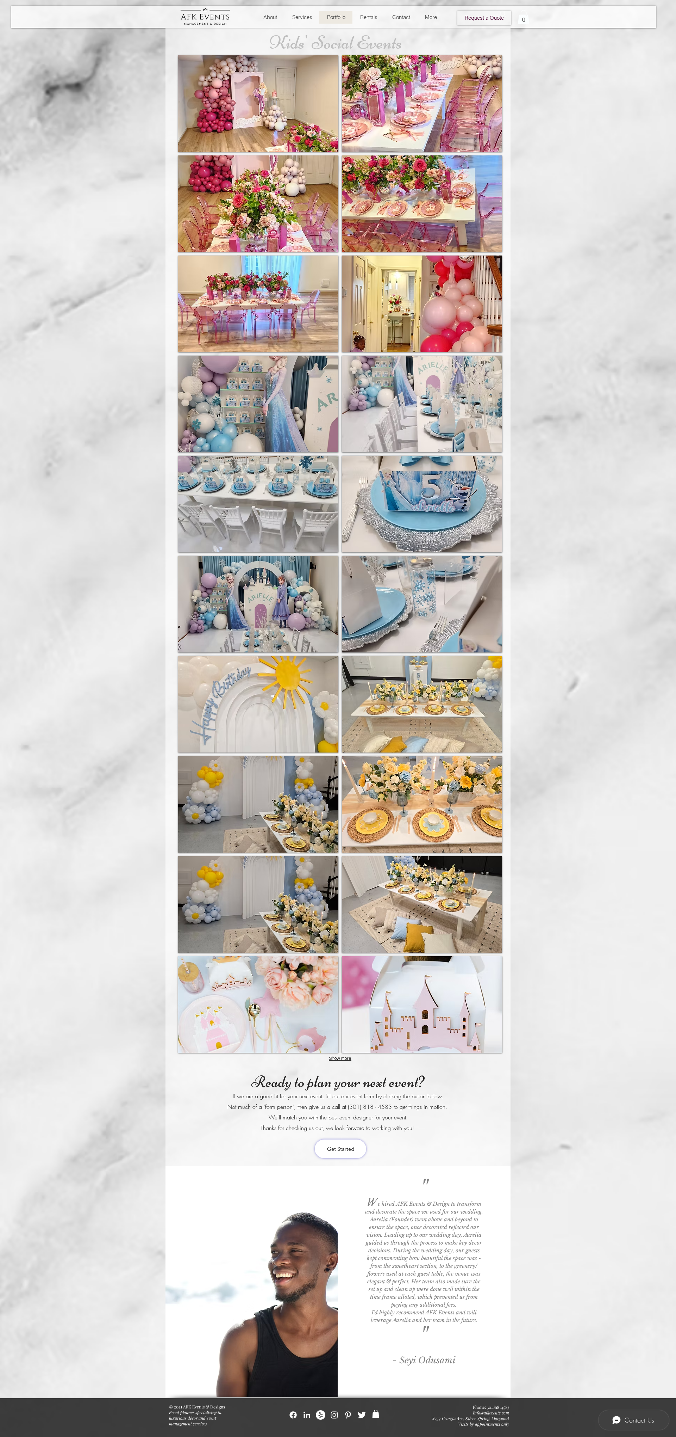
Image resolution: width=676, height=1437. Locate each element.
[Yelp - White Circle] (320, 1415)
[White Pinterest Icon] (348, 1415)
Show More (340, 1058)
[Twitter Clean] (362, 1415)
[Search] (503, 13)
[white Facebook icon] (293, 1415)
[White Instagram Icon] (334, 1415)
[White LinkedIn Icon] (307, 1415)
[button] (524, 17)
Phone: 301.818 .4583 (491, 1407)
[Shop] (375, 1414)
